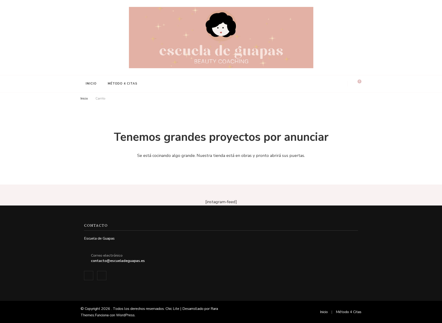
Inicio (91, 84)
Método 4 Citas (122, 84)
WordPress (125, 315)
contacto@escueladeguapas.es (118, 260)
